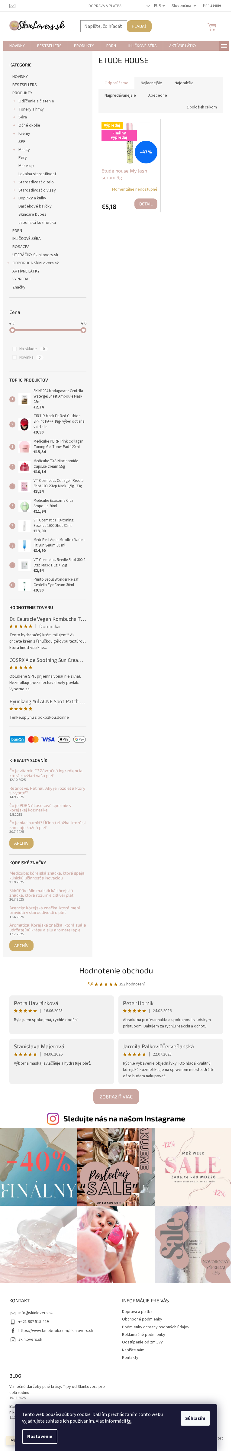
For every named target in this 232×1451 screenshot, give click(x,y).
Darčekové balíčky (35, 206)
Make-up (26, 166)
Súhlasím (195, 1418)
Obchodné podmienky (142, 1319)
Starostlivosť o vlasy (37, 190)
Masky (24, 150)
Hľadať (139, 26)
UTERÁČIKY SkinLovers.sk (35, 255)
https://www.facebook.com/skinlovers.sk (55, 1331)
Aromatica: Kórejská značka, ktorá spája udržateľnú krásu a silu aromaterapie (47, 927)
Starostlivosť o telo (36, 182)
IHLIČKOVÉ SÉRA (26, 239)
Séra (22, 117)
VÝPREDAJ (21, 279)
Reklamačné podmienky (143, 1335)
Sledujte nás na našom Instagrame (124, 1118)
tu (129, 1421)
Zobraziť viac (116, 1096)
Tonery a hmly (31, 109)
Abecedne (157, 95)
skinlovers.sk (30, 1340)
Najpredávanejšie (120, 95)
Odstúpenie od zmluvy (142, 1342)
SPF (21, 142)
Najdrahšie (184, 83)
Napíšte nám (133, 1350)
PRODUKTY (22, 93)
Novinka (29, 357)
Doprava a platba (105, 6)
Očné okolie (29, 125)
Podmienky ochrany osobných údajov (155, 1327)
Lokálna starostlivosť (37, 174)
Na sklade (32, 349)
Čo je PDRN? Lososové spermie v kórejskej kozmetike (40, 807)
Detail (146, 203)
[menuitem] (17, 46)
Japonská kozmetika (37, 223)
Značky (18, 287)
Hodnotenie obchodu (116, 970)
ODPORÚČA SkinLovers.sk (35, 263)
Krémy (24, 134)
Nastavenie (39, 1436)
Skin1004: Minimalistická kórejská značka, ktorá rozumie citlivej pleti (41, 893)
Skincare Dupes (32, 214)
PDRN (17, 231)
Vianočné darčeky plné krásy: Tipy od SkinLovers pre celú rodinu (57, 1389)
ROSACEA (21, 247)
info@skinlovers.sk (35, 1313)
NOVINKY (20, 77)
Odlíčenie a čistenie (36, 101)
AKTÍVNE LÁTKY (26, 271)
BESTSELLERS (24, 85)
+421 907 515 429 (33, 1322)
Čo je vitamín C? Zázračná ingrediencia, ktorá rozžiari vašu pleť (46, 773)
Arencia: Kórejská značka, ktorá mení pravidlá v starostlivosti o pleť (44, 910)
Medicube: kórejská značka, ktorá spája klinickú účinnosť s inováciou (47, 875)
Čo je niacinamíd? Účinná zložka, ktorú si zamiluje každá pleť (47, 825)
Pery (22, 158)
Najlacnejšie (151, 83)
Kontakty (130, 1358)
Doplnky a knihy (32, 198)
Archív (21, 843)
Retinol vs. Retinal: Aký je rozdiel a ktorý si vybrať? (47, 790)
